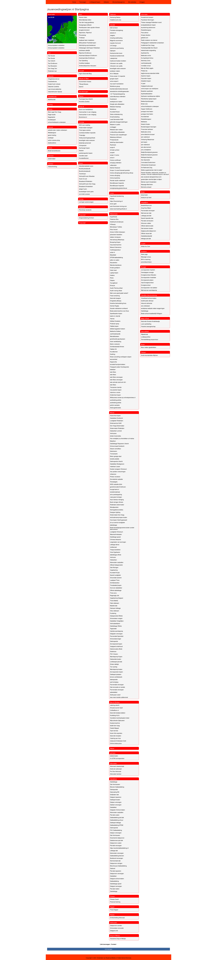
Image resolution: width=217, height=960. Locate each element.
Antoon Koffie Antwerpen (117, 232)
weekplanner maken (116, 102)
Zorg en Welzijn (115, 935)
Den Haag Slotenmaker (117, 426)
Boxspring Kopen (115, 242)
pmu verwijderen (146, 150)
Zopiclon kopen (145, 76)
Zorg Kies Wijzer (146, 208)
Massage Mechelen (147, 184)
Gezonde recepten (115, 736)
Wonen (112, 413)
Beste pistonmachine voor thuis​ (119, 311)
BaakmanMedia (111, 958)
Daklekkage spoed (115, 884)
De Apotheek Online (147, 58)
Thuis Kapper (114, 910)
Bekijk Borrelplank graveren (149, 152)
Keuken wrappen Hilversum (118, 469)
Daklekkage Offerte (116, 626)
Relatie (112, 915)
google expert (114, 79)
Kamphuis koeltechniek (117, 56)
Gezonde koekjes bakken (117, 713)
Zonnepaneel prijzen (147, 280)
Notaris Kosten (145, 124)
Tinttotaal (82, 38)
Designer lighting (115, 512)
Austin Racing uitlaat (116, 288)
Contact (113, 944)
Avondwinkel (145, 117)
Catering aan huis (115, 738)
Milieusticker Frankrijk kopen (87, 43)
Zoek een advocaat (116, 769)
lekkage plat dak (146, 238)
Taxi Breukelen (52, 66)
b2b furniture (114, 28)
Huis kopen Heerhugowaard (118, 520)
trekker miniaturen (115, 237)
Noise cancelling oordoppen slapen (120, 357)
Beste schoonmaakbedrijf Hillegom (151, 313)
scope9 (112, 152)
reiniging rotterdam (115, 163)
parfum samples (115, 405)
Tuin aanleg (113, 667)
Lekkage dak (114, 851)
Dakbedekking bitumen (117, 856)
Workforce (113, 109)
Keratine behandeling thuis (118, 303)
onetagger (113, 127)
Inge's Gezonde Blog (85, 74)
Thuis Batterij (114, 601)
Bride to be (144, 104)
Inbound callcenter (146, 303)
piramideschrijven (146, 262)
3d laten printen (114, 150)
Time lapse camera (85, 130)
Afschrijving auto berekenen (87, 45)
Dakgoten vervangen (116, 634)
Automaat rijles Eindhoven (87, 58)
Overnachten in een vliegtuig (87, 112)
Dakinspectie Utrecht (116, 461)
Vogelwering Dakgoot (116, 598)
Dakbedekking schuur (116, 820)
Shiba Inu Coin (145, 246)
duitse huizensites (115, 436)
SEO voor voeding (84, 125)
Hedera (112, 275)
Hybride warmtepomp (116, 631)
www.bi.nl (113, 33)
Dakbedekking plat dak (117, 817)
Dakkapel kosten (115, 800)
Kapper (112, 907)
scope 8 (112, 147)
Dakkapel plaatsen (115, 674)
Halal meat (113, 270)
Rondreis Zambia (84, 102)
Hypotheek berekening (117, 196)
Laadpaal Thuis (114, 580)
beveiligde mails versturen (87, 140)
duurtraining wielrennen (148, 27)
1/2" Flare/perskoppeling (117, 94)
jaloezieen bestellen (116, 235)
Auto (80, 14)
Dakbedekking (114, 881)
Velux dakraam (114, 611)
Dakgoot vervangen (116, 886)
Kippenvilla (113, 362)
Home (74, 2)
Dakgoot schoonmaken (117, 879)
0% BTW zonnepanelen (117, 758)
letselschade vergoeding (148, 50)
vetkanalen (113, 165)
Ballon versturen (115, 344)
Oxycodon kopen (146, 78)
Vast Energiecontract (147, 283)
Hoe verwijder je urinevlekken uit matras (122, 438)
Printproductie (114, 140)
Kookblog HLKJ (115, 715)
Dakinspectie (114, 641)
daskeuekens (52, 143)
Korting (50, 104)
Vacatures (82, 207)
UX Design (113, 46)
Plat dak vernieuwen (147, 221)
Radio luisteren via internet (149, 40)
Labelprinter (113, 58)
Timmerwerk (113, 454)
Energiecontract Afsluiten (148, 275)
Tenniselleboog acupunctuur (149, 339)
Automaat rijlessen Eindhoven (88, 55)
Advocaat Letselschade (117, 766)
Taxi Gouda (51, 56)
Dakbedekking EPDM (116, 825)
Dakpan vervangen (115, 802)
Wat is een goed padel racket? (119, 293)
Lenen (112, 193)
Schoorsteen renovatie (117, 928)
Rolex (112, 278)
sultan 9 (112, 252)
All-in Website (114, 74)
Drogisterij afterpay (115, 301)
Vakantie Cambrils (53, 86)
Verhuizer (113, 557)
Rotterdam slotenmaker (117, 505)
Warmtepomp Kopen (116, 657)
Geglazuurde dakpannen (148, 231)
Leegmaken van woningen (118, 542)
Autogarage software (85, 25)
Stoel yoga (144, 254)
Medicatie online (146, 55)
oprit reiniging (114, 682)
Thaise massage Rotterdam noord (151, 22)
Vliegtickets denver (53, 79)
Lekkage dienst (114, 545)
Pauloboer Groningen (147, 20)
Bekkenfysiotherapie (147, 101)
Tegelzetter (113, 629)
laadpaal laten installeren (86, 40)
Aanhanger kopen (84, 148)
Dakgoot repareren (115, 797)
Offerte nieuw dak (146, 233)
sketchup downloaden (116, 142)
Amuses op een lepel (116, 708)
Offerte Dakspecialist (116, 565)
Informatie (144, 14)
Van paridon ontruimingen (118, 472)
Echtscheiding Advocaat (117, 918)
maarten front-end (115, 43)
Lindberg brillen (145, 337)
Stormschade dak (115, 861)
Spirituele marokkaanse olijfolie (150, 96)
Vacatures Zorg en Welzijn (118, 939)
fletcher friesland (115, 168)
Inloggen (142, 2)
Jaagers (112, 35)
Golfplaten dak (114, 795)
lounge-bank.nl (114, 489)
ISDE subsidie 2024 (116, 484)
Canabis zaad (83, 156)
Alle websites (132, 2)
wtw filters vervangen (116, 377)
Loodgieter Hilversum (116, 532)
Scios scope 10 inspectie (117, 76)
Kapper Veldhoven (146, 109)
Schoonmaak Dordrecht (117, 446)
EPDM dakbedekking (116, 257)
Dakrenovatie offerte (116, 649)
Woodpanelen (114, 507)
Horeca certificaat (115, 160)
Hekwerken (113, 560)
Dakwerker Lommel (116, 431)
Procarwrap (82, 35)
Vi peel (143, 83)
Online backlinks (115, 178)
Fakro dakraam (114, 603)
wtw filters (113, 372)
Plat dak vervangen (116, 845)
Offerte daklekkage (115, 590)
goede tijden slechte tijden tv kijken (151, 179)
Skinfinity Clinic (145, 61)
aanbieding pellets (115, 400)
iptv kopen (144, 142)
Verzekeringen (83, 91)
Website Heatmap (115, 107)
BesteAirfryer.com (146, 205)
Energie (143, 267)
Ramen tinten (83, 17)
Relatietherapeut (146, 30)
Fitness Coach (114, 899)
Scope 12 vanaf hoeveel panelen (120, 170)
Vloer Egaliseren (115, 552)
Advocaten (113, 763)
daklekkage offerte (115, 555)
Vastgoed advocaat (147, 86)
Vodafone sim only (115, 20)
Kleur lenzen (114, 229)
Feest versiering (115, 296)
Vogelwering (114, 570)
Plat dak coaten (114, 815)
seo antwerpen (145, 306)
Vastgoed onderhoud (116, 646)
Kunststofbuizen (84, 158)
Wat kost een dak (146, 213)
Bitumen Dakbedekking (117, 787)
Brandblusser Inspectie (117, 183)
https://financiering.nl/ (116, 201)
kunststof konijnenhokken (117, 364)
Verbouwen (113, 922)
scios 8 (112, 158)
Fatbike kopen (114, 326)
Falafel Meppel (114, 728)
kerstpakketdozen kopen (148, 25)
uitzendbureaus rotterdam (117, 96)
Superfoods (113, 217)
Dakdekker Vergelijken (117, 621)
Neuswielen (113, 263)
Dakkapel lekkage (115, 823)
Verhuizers (113, 433)
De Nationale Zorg (146, 167)
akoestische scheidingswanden (119, 91)
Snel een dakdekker (116, 588)
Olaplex (112, 280)
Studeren (144, 251)
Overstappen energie (147, 272)
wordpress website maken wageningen (153, 308)
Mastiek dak (113, 606)
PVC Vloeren (114, 654)
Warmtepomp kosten (116, 669)
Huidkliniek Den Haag (147, 45)
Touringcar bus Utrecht (86, 99)
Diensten (51, 156)
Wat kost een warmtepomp (149, 290)
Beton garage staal (115, 456)
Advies (112, 199)
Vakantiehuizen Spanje (55, 92)
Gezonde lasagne (115, 298)
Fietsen (143, 352)
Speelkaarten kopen (116, 313)
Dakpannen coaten (115, 843)
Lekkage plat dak (146, 216)
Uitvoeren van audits (116, 63)
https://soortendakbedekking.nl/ (119, 848)
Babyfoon (113, 441)
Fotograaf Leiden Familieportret (119, 367)
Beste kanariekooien (54, 151)
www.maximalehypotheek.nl (118, 209)
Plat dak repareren (115, 871)
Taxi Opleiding (83, 61)
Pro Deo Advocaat (115, 771)
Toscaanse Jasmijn (116, 387)
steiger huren (83, 189)
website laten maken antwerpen (57, 130)
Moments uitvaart (146, 187)
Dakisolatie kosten (115, 659)
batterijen (113, 369)
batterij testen (114, 756)
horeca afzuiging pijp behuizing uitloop (121, 173)
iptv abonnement (146, 147)
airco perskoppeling (116, 494)
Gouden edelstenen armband (119, 308)
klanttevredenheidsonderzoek (119, 89)
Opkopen (113, 51)
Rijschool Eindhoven (85, 53)
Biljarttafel (113, 255)
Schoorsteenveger (115, 639)
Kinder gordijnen (115, 268)
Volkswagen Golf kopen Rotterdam (89, 48)
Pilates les (144, 71)
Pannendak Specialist (116, 636)
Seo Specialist (145, 160)
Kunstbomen (114, 352)
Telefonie (113, 14)
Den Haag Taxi (52, 68)
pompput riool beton (147, 111)
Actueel (81, 71)
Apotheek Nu (145, 53)
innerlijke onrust (146, 66)
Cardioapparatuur (115, 250)
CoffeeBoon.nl (114, 710)
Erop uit (81, 106)
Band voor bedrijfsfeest (86, 109)
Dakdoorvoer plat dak (116, 840)
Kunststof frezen (115, 112)
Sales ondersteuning (116, 114)
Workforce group (115, 86)
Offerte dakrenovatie (147, 226)
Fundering (113, 613)
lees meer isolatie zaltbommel (119, 697)
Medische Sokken (115, 331)
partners (112, 753)
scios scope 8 (114, 81)
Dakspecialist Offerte (116, 616)
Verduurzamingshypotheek (87, 138)
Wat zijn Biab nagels (147, 68)
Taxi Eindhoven (52, 63)
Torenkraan (82, 174)
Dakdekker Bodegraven (117, 464)
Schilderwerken (114, 583)
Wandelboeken (114, 336)
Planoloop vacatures (85, 210)
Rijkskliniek (144, 334)
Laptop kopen (114, 273)
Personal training (115, 902)
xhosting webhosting (116, 38)
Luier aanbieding (146, 324)
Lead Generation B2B (116, 119)
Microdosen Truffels (116, 227)
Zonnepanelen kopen (116, 672)
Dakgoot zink (114, 931)
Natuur (112, 748)
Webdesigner (52, 133)
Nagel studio (52, 115)
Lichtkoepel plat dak (116, 662)
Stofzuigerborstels (115, 408)
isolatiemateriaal (115, 492)
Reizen (81, 96)
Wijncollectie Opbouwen (117, 720)
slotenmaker (51, 159)
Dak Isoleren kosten (147, 228)
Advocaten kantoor (115, 774)
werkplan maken (115, 71)
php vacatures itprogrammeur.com (151, 177)
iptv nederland (145, 137)
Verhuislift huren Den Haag (87, 184)
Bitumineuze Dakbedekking (118, 866)
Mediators (144, 122)
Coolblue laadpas (84, 63)
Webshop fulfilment (116, 137)
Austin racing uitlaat (116, 291)
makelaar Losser (115, 466)
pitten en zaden (114, 260)
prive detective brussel (148, 134)
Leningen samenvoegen (86, 202)
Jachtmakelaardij (115, 334)
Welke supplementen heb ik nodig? (151, 170)
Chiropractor (82, 145)
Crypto (143, 243)
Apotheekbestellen (146, 94)
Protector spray (114, 324)
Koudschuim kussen (147, 17)
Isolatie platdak (114, 459)
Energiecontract (146, 285)
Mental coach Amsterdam (148, 182)
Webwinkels (114, 214)
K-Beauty (113, 224)
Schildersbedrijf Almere (117, 347)
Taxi (49, 53)
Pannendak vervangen (117, 685)
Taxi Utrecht (51, 61)
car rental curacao (84, 194)
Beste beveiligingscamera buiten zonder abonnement (122, 528)
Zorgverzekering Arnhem (86, 218)
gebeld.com (144, 38)
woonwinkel (113, 359)
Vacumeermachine (115, 245)
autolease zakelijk (84, 50)
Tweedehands (52, 96)
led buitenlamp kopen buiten (118, 517)
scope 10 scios (114, 155)
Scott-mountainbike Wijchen (149, 355)
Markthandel (51, 99)
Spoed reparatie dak (147, 218)
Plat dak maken (114, 889)
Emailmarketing (114, 117)
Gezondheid (145, 331)
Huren (81, 163)
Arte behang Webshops (117, 240)
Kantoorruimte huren (116, 53)
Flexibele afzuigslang (116, 30)
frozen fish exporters (116, 733)
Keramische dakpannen (117, 838)
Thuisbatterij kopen (115, 585)
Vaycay (112, 319)
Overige (81, 122)
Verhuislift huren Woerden (87, 176)
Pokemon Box (114, 219)
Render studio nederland (117, 180)
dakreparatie (114, 679)
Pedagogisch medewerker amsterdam (152, 43)
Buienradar (51, 14)
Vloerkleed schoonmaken (148, 298)
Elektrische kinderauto (116, 222)
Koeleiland (113, 99)
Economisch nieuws (85, 81)
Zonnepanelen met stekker (149, 288)
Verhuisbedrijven (115, 623)
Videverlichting (52, 167)
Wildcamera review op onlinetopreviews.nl (122, 397)
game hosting (52, 135)
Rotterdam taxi (52, 71)
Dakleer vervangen (115, 805)
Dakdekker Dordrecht (116, 418)
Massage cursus (146, 257)
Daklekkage (113, 782)
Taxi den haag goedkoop (86, 22)
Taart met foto (114, 731)
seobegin (51, 138)
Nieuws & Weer (84, 78)
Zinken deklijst (114, 664)
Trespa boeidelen (115, 550)
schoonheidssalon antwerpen (57, 122)
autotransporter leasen (85, 153)
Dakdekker (113, 779)
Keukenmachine (115, 723)
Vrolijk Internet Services (124, 958)
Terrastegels (113, 482)
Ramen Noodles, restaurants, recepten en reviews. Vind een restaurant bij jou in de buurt (155, 173)
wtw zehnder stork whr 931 (118, 382)
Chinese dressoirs (115, 539)
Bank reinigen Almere (116, 502)
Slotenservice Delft (115, 423)
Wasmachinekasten (116, 534)
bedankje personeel (85, 143)
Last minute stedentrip (54, 89)
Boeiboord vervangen (116, 858)
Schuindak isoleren (116, 578)
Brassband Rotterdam (85, 181)
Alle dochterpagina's (118, 2)
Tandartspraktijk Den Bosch (149, 48)
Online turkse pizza (116, 743)
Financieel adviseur (147, 129)
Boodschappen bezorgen (148, 127)
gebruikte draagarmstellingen (119, 122)
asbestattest (113, 692)
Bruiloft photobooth (84, 169)
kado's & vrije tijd (115, 316)
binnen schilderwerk (116, 677)
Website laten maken (116, 130)
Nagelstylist (51, 117)
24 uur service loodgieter (117, 522)
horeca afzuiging (115, 175)
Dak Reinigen (114, 567)
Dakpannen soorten (116, 925)
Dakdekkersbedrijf (146, 236)
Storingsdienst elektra (116, 510)
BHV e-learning (145, 259)
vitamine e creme (115, 392)
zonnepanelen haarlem (148, 270)
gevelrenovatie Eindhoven (118, 487)
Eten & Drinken (115, 702)
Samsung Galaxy (115, 17)
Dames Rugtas (114, 306)
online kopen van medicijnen (149, 89)
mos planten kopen (115, 390)
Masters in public (115, 124)
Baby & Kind (145, 318)
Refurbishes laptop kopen (148, 99)
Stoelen (81, 150)
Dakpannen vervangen (117, 873)
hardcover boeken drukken (118, 61)
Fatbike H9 (113, 349)
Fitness (112, 896)
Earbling (112, 354)
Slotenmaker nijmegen (85, 128)
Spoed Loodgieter (115, 575)
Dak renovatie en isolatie (117, 687)
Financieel (82, 215)
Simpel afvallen (145, 35)
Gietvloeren (113, 451)
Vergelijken (144, 202)
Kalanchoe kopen (115, 416)
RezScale (113, 145)
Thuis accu (113, 593)
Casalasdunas (52, 81)
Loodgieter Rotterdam (116, 421)
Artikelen (106, 2)
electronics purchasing (117, 48)
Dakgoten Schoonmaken (117, 810)
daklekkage (113, 525)
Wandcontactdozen (116, 265)
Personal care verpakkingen (118, 135)
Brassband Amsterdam (86, 186)
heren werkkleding (115, 341)
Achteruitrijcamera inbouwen (87, 66)
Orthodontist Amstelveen (148, 165)
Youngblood (113, 283)
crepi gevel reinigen (116, 497)
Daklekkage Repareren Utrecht (119, 444)
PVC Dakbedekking (116, 830)
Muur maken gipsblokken (148, 347)
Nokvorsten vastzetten (116, 562)
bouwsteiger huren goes (86, 191)
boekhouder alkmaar (147, 301)
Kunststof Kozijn (115, 573)
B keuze (112, 285)
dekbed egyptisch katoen (117, 329)
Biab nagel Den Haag (54, 112)
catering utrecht (114, 705)
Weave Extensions (115, 247)
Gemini (81, 87)
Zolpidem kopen (146, 81)
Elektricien (113, 651)
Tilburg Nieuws (83, 84)
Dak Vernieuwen (115, 784)
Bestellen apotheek (147, 91)
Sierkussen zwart (115, 695)
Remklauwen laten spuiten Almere (89, 27)
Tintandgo (82, 135)
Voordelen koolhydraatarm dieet (119, 718)
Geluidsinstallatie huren (86, 166)
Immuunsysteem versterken (56, 45)
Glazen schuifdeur (115, 449)
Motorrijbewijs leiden (85, 20)
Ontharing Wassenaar (147, 139)
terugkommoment (84, 30)
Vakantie (50, 76)
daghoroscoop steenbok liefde (150, 73)
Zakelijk (112, 25)
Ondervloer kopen (115, 395)
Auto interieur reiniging (117, 500)
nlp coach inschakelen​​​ (117, 84)
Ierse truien (144, 195)
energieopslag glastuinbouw (118, 188)
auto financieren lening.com (118, 206)
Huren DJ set (83, 179)
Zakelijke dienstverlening (149, 295)
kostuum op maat (146, 197)
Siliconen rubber (146, 223)
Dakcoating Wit (114, 792)
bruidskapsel (52, 120)
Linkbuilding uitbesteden (117, 132)
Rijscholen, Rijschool (85, 33)
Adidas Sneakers (115, 321)
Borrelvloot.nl (83, 117)
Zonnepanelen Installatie (148, 277)
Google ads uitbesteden (117, 104)
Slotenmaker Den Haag (117, 515)
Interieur (50, 164)
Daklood (112, 868)
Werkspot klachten (146, 157)
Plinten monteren (115, 477)
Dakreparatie (114, 789)
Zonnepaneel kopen (116, 644)
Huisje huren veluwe (54, 84)
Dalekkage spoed (115, 537)
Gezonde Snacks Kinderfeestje (150, 321)
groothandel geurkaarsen (117, 339)
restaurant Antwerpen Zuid (118, 741)
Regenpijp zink (114, 595)
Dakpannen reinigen (116, 863)
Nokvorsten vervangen (117, 853)
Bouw (143, 344)
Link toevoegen (105, 944)
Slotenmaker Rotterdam (117, 428)
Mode (143, 192)
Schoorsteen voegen (116, 618)
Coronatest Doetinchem (148, 162)
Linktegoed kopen (95, 2)
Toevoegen (82, 2)
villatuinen (113, 474)
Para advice (144, 33)
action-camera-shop (54, 140)
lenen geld (113, 204)
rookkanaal (113, 547)
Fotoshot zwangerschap (148, 326)
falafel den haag (115, 726)
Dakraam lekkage (115, 608)
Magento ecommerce (116, 40)
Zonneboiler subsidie (116, 479)
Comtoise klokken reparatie (87, 133)
